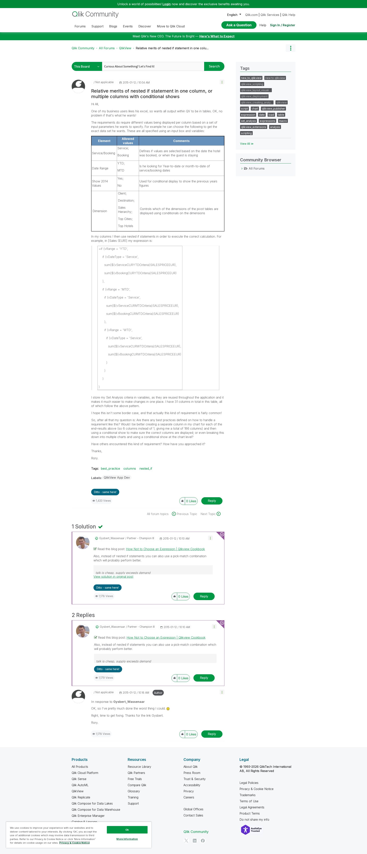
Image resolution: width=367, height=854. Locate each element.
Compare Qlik (137, 785)
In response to (118, 702)
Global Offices (193, 809)
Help (262, 25)
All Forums (107, 48)
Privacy (189, 791)
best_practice (110, 468)
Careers (189, 797)
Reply (212, 501)
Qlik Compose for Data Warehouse (96, 809)
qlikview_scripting (252, 84)
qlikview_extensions (253, 127)
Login (166, 4)
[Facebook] (203, 840)
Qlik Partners (136, 773)
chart (255, 108)
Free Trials (135, 779)
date (262, 114)
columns (129, 468)
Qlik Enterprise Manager (88, 816)
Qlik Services (270, 15)
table (281, 114)
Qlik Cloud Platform (85, 773)
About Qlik (191, 767)
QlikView (125, 48)
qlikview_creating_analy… (257, 102)
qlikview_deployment (254, 96)
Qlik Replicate (81, 797)
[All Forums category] (242, 168)
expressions (267, 120)
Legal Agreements (252, 807)
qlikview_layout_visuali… (256, 90)
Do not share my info (255, 819)
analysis (275, 127)
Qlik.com (251, 15)
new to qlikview (275, 78)
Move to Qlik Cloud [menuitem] (171, 26)
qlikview (281, 102)
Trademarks (248, 795)
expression (248, 114)
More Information (127, 838)
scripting (246, 133)
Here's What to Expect (217, 36)
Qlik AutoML (80, 785)
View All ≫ (247, 143)
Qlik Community (83, 48)
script (244, 108)
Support (133, 803)
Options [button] (290, 48)
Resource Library (139, 767)
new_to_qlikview (251, 78)
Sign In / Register (282, 25)
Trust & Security (195, 779)
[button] (222, 82)
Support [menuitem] (97, 26)
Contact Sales (193, 815)
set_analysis (248, 120)
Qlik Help (288, 15)
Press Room (192, 773)
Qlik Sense (79, 779)
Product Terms (250, 813)
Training (133, 797)
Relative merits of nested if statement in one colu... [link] (172, 48)
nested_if (145, 468)
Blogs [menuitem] (113, 26)
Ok (127, 829)
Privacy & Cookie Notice (257, 789)
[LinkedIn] (194, 840)
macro (283, 120)
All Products (80, 767)
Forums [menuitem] (80, 26)
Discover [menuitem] (144, 26)
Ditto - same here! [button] (105, 492)
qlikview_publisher (273, 108)
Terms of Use (249, 801)
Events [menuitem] (128, 26)
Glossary (134, 791)
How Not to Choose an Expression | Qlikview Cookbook (165, 549)
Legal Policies (249, 783)
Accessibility (192, 785)
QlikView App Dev (117, 477)
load (271, 114)
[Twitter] (186, 840)
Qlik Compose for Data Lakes (92, 803)
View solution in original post (113, 576)
